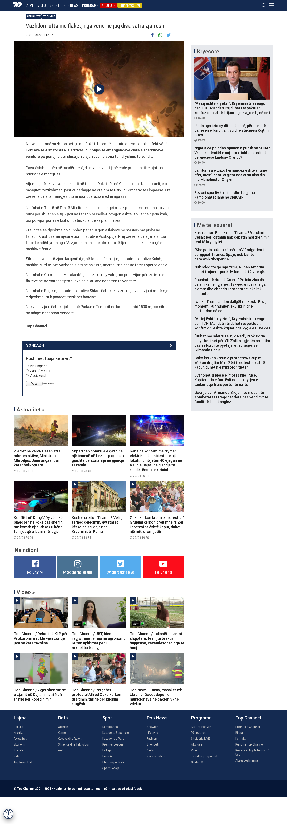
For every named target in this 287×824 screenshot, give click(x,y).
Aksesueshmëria (246, 760)
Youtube (108, 5)
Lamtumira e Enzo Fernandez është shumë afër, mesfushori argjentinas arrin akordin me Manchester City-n (230, 177)
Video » (26, 592)
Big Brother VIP (201, 726)
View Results (49, 383)
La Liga (107, 750)
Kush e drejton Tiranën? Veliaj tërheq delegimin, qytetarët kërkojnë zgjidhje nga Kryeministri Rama (97, 527)
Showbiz (152, 726)
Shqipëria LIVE (200, 738)
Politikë (18, 726)
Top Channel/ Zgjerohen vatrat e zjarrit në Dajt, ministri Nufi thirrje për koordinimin (40, 694)
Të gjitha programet (204, 756)
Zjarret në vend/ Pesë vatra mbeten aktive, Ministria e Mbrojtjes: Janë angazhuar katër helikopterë (37, 461)
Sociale (18, 750)
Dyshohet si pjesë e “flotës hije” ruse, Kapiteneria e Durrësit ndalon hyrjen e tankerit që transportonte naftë (226, 380)
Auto (61, 750)
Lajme (29, 5)
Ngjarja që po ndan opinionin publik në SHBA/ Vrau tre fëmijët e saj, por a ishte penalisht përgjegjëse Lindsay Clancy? (232, 155)
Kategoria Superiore (115, 732)
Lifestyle (152, 732)
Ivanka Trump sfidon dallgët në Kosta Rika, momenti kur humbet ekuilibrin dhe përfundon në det (230, 306)
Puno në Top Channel (249, 744)
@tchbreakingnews (120, 572)
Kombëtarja (110, 726)
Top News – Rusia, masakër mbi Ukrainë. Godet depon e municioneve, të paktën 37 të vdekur (156, 697)
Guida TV (197, 762)
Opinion (63, 726)
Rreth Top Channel (247, 726)
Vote (34, 383)
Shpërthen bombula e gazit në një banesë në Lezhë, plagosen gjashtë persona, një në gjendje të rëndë (98, 461)
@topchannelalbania (77, 572)
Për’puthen (198, 732)
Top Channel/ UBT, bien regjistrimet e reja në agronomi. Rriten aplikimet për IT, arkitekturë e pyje (98, 641)
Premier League (113, 744)
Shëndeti (153, 744)
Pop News (70, 5)
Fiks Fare (197, 744)
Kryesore (208, 51)
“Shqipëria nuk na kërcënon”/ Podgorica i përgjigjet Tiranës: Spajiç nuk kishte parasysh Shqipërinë (229, 254)
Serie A (107, 756)
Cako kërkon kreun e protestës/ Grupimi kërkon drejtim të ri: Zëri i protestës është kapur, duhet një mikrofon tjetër (157, 527)
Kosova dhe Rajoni (70, 738)
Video (42, 5)
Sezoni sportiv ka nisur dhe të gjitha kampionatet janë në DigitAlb (224, 197)
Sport (54, 5)
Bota (63, 718)
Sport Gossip (110, 768)
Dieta (150, 750)
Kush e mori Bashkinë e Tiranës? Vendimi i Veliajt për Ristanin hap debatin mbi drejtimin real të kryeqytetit (232, 237)
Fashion (152, 738)
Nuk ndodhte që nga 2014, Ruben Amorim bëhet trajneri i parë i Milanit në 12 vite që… (230, 269)
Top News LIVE (130, 5)
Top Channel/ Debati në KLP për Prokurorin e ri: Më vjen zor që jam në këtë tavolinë (41, 638)
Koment (63, 732)
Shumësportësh (113, 762)
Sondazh (35, 345)
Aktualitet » (31, 409)
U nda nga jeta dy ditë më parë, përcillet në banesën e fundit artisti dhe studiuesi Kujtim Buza (231, 132)
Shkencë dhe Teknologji (73, 744)
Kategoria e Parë (113, 738)
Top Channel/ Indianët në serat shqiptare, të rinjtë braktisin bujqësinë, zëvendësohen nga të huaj (157, 641)
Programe (90, 5)
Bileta (239, 732)
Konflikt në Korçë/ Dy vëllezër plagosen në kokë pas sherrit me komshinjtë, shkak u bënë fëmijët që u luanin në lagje (39, 527)
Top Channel (35, 572)
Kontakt (240, 738)
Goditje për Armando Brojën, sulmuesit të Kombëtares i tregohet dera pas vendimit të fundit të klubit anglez (231, 397)
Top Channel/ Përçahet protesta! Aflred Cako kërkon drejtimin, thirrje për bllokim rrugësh (96, 697)
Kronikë (19, 732)
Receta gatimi (156, 756)
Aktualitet (34, 16)
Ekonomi (19, 744)
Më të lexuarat (214, 225)
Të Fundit (49, 16)
